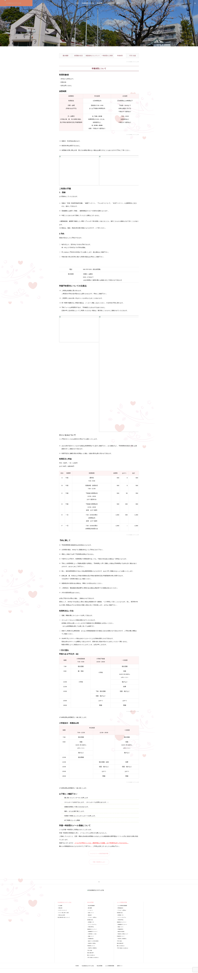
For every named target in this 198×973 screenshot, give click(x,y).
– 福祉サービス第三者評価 (92, 940)
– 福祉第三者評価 (120, 931)
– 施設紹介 (89, 915)
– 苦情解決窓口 (90, 938)
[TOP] (99, 881)
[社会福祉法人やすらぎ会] (16, 3)
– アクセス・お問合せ (91, 917)
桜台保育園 (99, 3)
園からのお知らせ (91, 955)
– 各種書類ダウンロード (92, 931)
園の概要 (65, 55)
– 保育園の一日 (90, 922)
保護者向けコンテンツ (93, 55)
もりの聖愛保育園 (109, 3)
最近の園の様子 (90, 952)
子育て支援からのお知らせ (92, 957)
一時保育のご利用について (122, 933)
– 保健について (90, 936)
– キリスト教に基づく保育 (63, 912)
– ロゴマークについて (62, 910)
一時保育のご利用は (91, 943)
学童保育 (120, 55)
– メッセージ (90, 910)
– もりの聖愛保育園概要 (122, 905)
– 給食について (90, 912)
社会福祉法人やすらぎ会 (88, 3)
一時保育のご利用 (107, 55)
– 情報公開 (60, 907)
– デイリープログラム (91, 924)
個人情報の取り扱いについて (64, 917)
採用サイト (120, 3)
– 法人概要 (60, 905)
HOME (77, 3)
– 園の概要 (89, 907)
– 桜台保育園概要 (91, 905)
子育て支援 (89, 950)
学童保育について (91, 945)
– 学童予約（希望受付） (92, 948)
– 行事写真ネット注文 (91, 933)
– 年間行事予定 (90, 926)
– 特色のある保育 (61, 915)
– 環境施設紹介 (120, 907)
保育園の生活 (78, 55)
